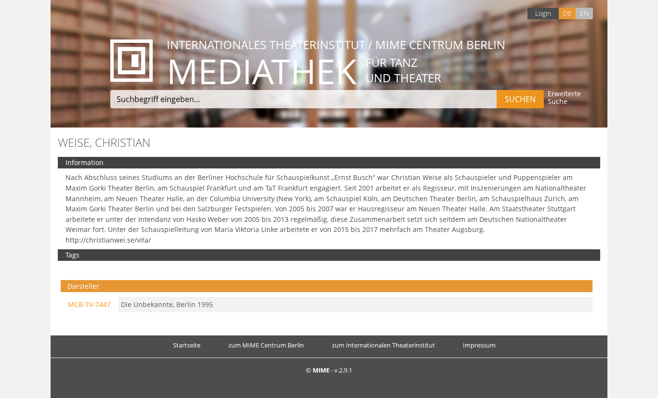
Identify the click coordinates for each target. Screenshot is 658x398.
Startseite (186, 345)
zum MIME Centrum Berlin (266, 345)
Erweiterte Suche (564, 98)
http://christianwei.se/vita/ (108, 239)
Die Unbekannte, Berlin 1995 (167, 304)
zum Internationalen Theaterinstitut (383, 345)
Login (543, 13)
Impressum (479, 345)
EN (584, 13)
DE (567, 13)
